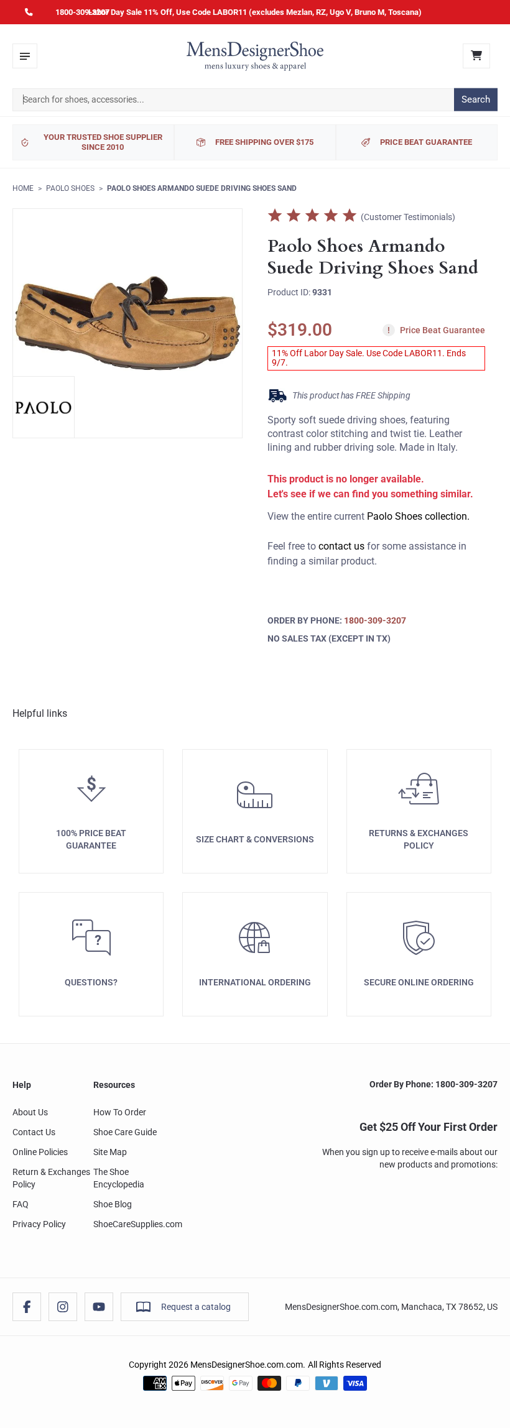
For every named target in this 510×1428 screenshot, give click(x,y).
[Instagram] (62, 1306)
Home (23, 188)
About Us (30, 1112)
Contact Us (33, 1132)
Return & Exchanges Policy (51, 1178)
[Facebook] (26, 1306)
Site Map (110, 1152)
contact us (341, 546)
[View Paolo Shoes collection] (43, 407)
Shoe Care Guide (125, 1132)
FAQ (20, 1204)
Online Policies (40, 1152)
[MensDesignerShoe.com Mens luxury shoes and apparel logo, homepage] (255, 56)
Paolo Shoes (70, 188)
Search (475, 99)
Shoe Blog (112, 1204)
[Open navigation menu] (24, 56)
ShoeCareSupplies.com (137, 1224)
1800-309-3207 (82, 12)
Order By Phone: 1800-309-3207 (433, 1084)
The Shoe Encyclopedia (118, 1178)
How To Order (119, 1112)
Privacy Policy (39, 1224)
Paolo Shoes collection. (418, 516)
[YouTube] (99, 1306)
